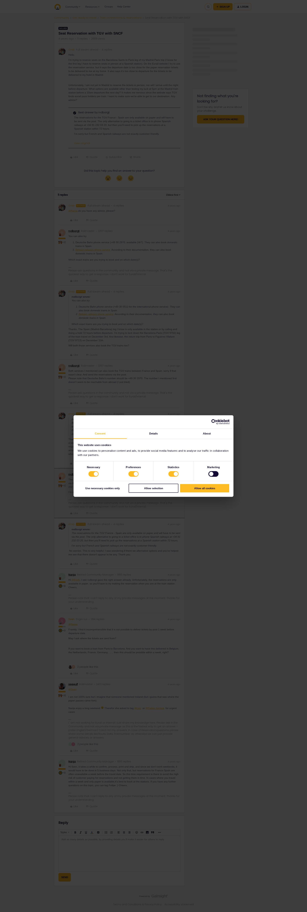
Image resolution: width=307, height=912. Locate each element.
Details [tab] (153, 433)
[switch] (133, 474)
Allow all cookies (204, 488)
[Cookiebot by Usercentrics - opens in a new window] (214, 422)
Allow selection (153, 488)
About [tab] (207, 433)
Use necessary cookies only (102, 488)
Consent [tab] (100, 433)
